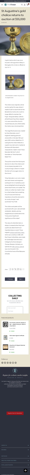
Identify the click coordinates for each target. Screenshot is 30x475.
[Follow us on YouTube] (13, 363)
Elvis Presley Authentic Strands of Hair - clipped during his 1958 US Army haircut (17, 324)
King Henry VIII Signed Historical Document (17, 346)
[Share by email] (18, 269)
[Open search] (22, 4)
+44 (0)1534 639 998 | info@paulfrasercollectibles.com (15, 1)
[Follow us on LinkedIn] (16, 363)
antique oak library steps (17, 232)
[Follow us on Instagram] (8, 363)
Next (20, 279)
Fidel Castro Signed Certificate (16, 335)
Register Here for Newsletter (15, 413)
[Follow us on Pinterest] (10, 363)
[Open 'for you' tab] (25, 470)
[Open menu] (2, 4)
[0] (27, 4)
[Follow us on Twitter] (5, 363)
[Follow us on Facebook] (2, 363)
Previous (10, 279)
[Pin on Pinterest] (13, 269)
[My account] (24, 4)
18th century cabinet (18, 246)
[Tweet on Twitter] (15, 269)
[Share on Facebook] (10, 269)
